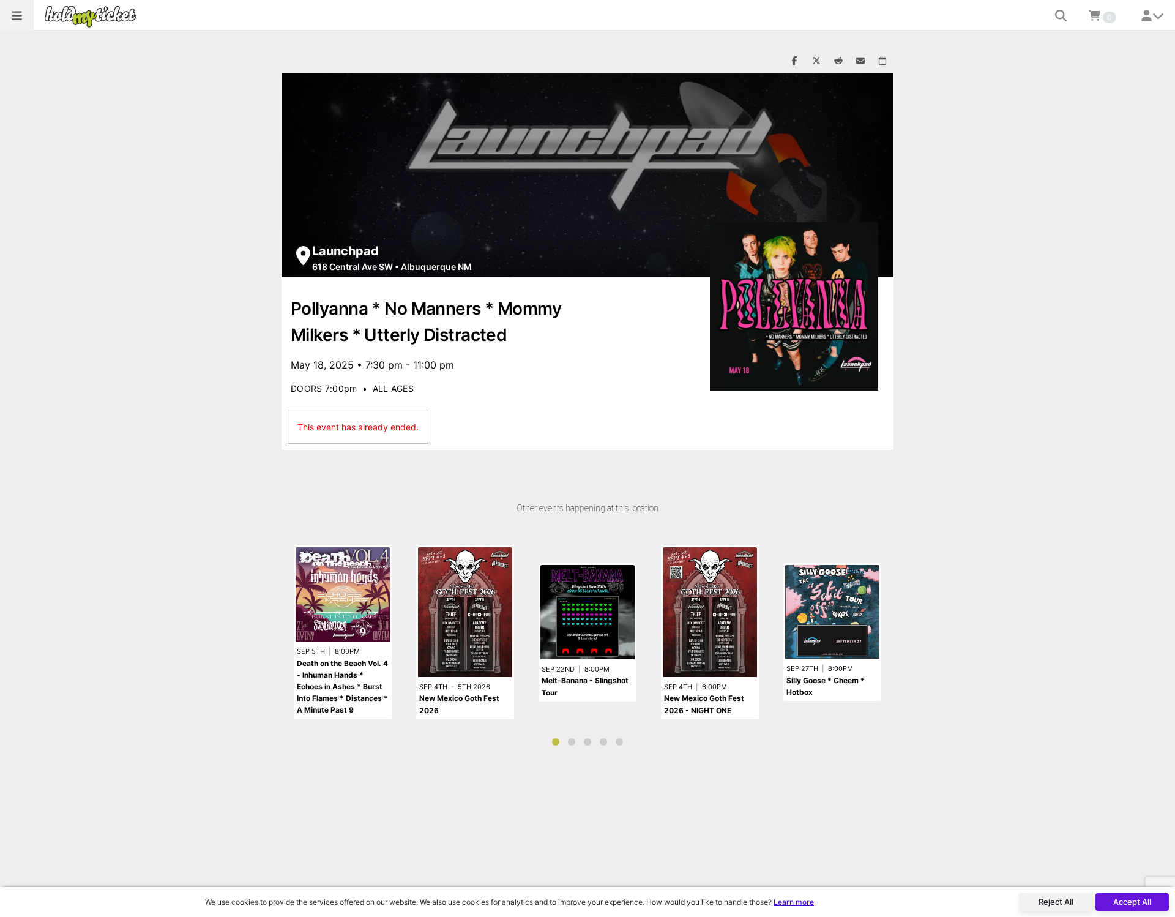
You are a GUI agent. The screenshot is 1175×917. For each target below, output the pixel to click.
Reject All (1056, 902)
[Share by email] (860, 61)
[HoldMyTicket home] (93, 16)
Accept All (1132, 902)
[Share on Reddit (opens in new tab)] (838, 61)
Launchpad (345, 251)
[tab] (555, 742)
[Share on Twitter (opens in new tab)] (816, 61)
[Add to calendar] (882, 61)
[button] (17, 15)
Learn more (794, 902)
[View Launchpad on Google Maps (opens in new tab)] (303, 255)
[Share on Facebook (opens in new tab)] (794, 61)
